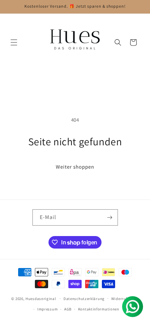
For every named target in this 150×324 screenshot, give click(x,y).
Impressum (47, 309)
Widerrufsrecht (125, 298)
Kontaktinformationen (98, 309)
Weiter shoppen (75, 166)
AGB (68, 309)
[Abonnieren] (110, 217)
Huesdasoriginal (40, 298)
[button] (14, 42)
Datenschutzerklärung (84, 298)
